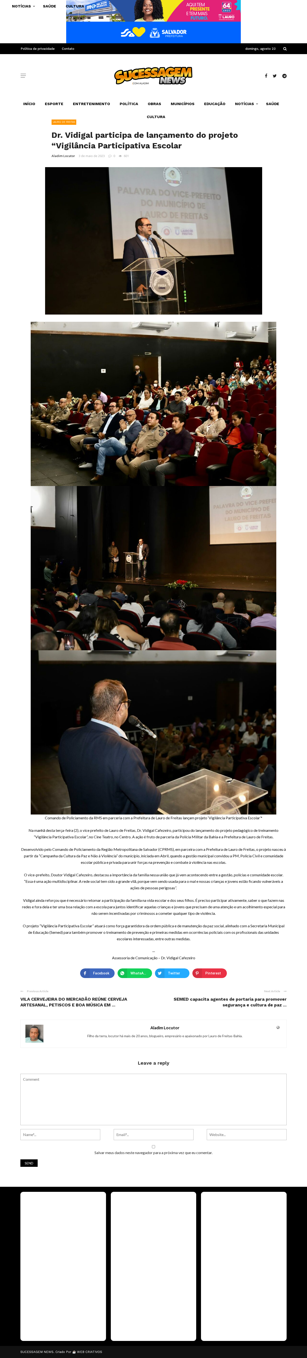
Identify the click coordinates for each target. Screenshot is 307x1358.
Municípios (183, 103)
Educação (214, 103)
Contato (68, 49)
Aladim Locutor (63, 156)
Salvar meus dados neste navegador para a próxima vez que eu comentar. (153, 1152)
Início (29, 103)
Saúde (272, 103)
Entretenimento (91, 103)
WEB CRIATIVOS (89, 1352)
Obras (154, 103)
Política (129, 103)
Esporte (54, 103)
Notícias (244, 103)
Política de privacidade (38, 49)
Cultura (156, 116)
